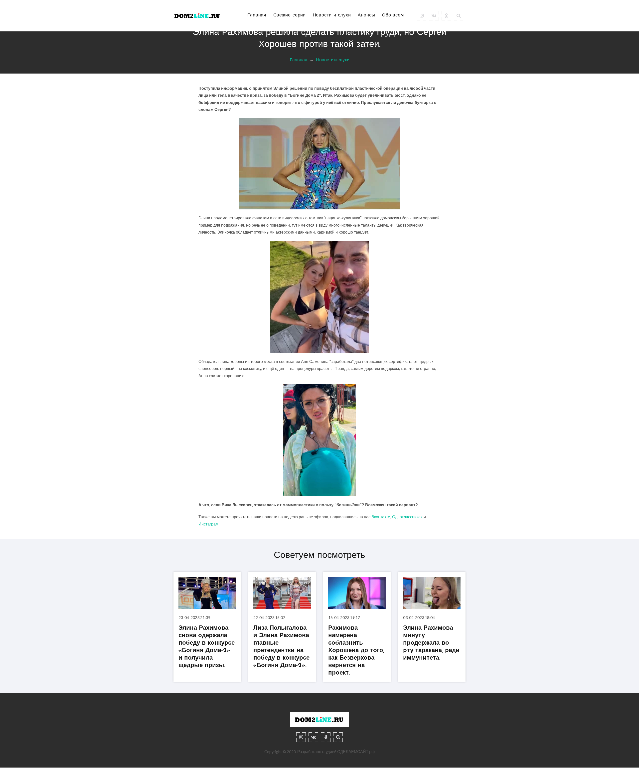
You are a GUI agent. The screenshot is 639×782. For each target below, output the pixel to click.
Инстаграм (208, 524)
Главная (256, 15)
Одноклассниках (407, 517)
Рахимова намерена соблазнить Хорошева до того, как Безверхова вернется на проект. (356, 650)
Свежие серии (289, 15)
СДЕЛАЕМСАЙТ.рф (356, 751)
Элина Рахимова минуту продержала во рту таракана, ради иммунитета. (431, 643)
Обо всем (393, 15)
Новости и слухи (332, 15)
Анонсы (366, 15)
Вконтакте (380, 517)
